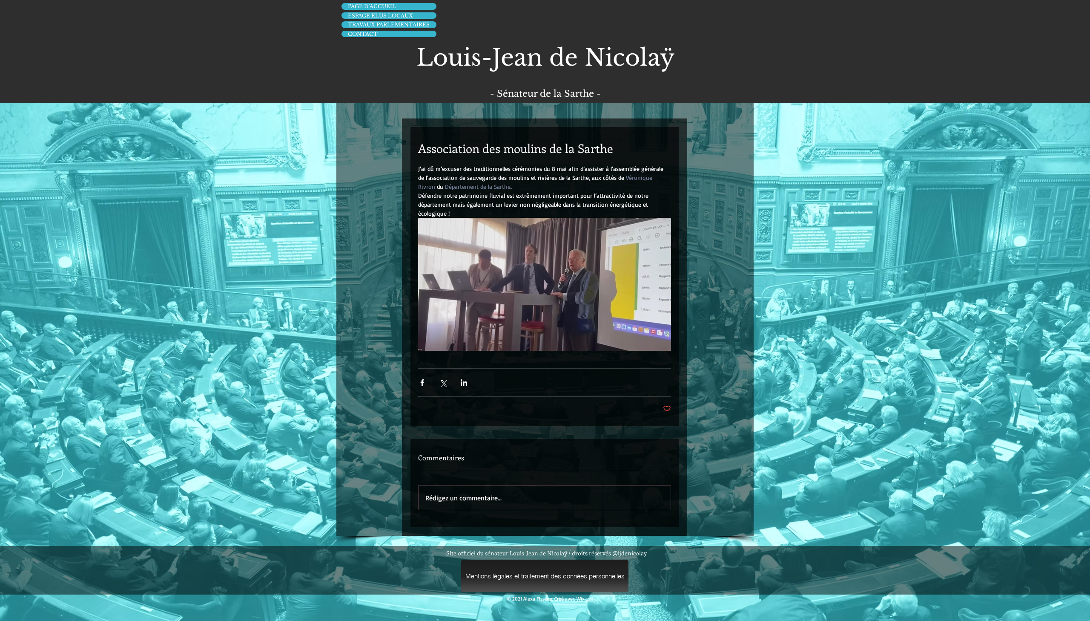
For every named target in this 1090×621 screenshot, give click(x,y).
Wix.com (586, 598)
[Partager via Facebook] (422, 382)
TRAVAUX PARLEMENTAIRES (389, 24)
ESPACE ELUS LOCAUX (380, 15)
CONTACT (363, 34)
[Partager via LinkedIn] (464, 382)
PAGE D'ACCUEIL (372, 6)
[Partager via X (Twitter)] (443, 382)
